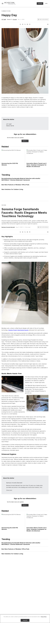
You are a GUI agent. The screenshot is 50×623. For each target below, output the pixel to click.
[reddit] (27, 24)
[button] (3, 3)
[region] (25, 618)
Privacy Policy (44, 616)
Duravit (15, 19)
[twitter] (25, 24)
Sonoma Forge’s (13, 330)
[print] (47, 24)
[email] (29, 24)
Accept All (25, 620)
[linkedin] (22, 24)
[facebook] (20, 24)
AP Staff (4, 19)
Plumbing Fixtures (6, 11)
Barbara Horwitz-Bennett (8, 227)
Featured (4, 205)
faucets (26, 330)
